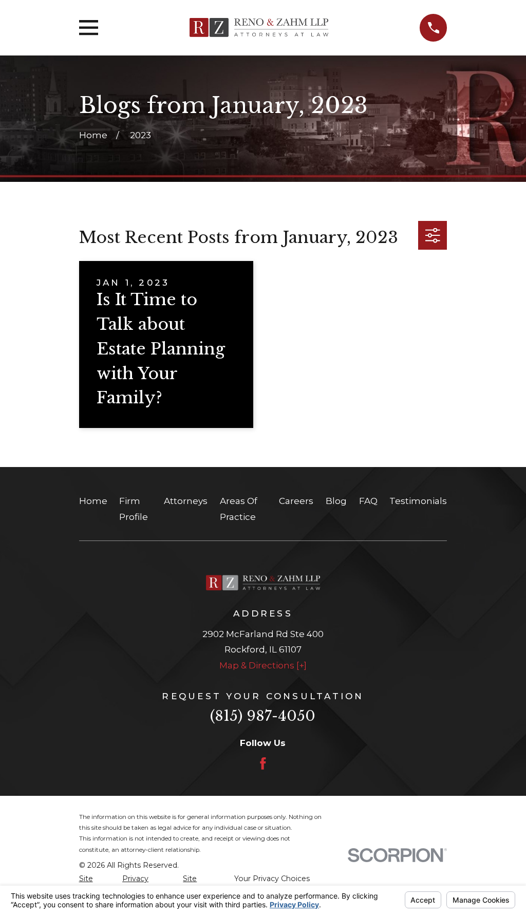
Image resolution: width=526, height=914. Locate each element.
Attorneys (186, 501)
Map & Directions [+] (263, 665)
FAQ (368, 501)
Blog (336, 501)
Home (93, 501)
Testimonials (418, 501)
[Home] (259, 27)
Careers (296, 501)
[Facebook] (263, 763)
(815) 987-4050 (262, 715)
